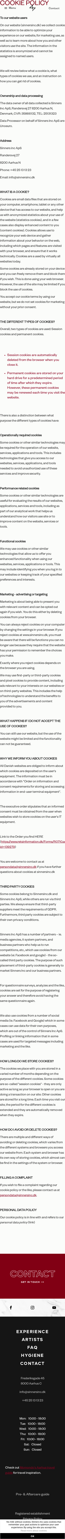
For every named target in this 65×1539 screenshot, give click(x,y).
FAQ (32, 1347)
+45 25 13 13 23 (32, 1401)
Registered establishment (32, 1514)
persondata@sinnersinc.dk (18, 867)
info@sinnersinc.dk (33, 1392)
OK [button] (32, 1536)
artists (32, 1339)
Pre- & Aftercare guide (32, 1495)
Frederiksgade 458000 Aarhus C (32, 1381)
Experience (32, 1331)
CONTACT (32, 1363)
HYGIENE (32, 1355)
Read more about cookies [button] (34, 1531)
